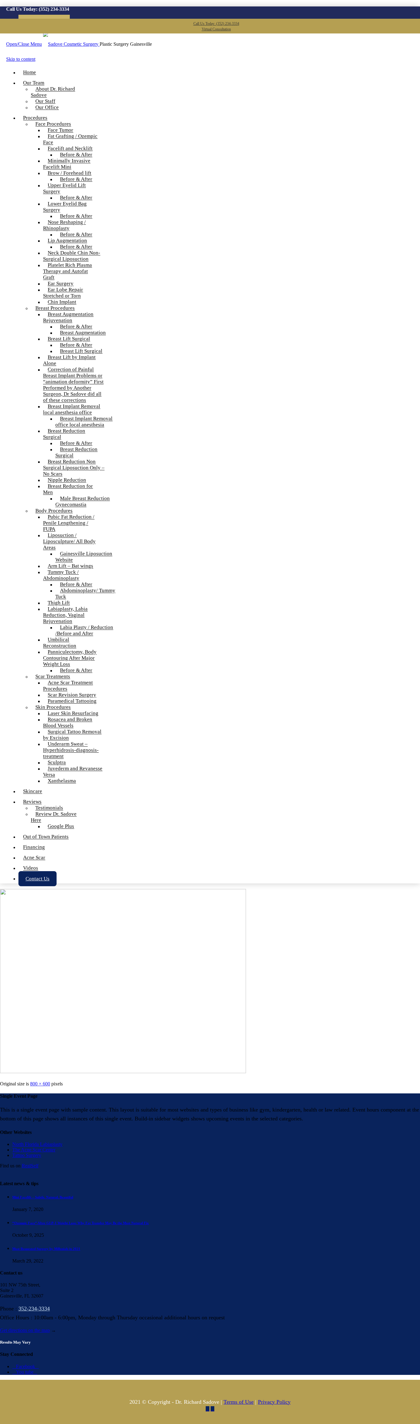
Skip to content (20, 59)
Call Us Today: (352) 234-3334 (216, 23)
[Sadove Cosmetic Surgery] (71, 44)
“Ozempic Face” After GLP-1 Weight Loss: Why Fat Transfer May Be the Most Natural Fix (80, 1223)
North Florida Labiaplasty (37, 1144)
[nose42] (123, 1071)
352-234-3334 (34, 1309)
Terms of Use (239, 1402)
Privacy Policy (274, 1402)
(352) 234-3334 (54, 9)
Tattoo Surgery (26, 1155)
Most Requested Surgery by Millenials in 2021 (46, 1249)
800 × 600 (40, 1083)
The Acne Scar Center (33, 1149)
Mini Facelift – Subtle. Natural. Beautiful (42, 1197)
